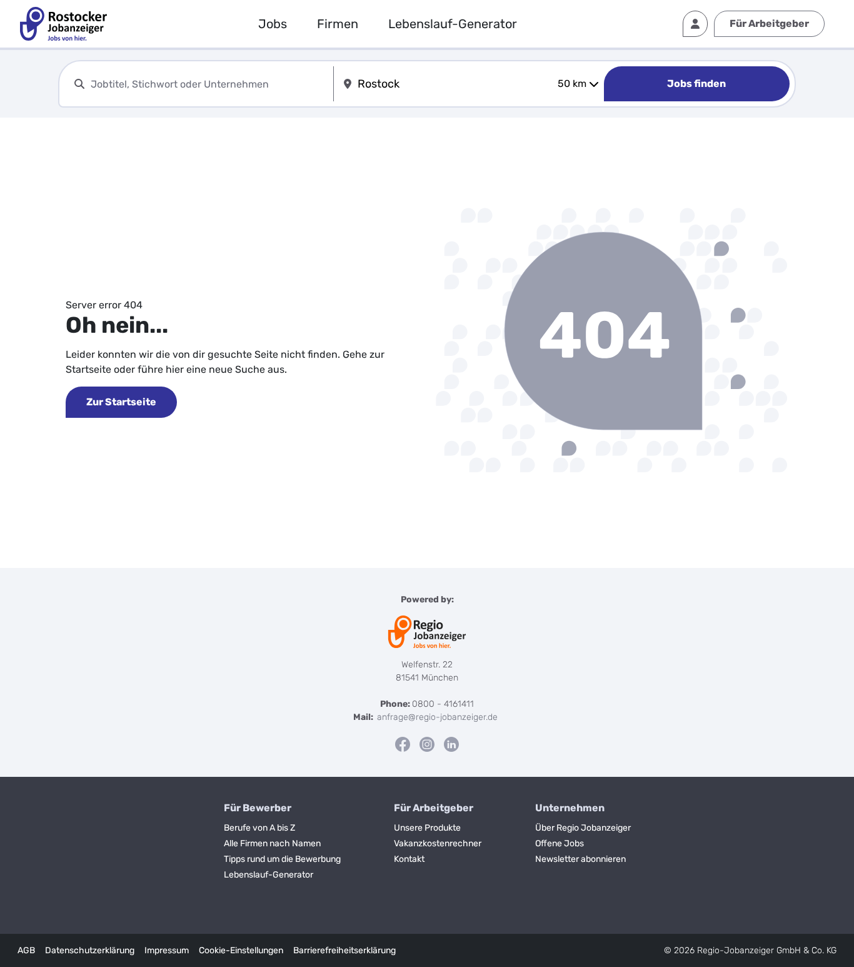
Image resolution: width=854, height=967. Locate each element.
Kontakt (409, 859)
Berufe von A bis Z (259, 828)
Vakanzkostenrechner (437, 843)
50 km (572, 83)
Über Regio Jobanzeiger (583, 828)
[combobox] (209, 84)
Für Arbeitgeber (769, 23)
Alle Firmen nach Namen (272, 843)
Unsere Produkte (427, 828)
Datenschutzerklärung (89, 950)
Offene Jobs (559, 843)
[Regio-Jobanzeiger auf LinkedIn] (451, 744)
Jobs (272, 23)
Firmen (337, 23)
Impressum (166, 950)
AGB (26, 950)
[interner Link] (63, 24)
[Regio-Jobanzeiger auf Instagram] (427, 744)
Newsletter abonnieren (580, 859)
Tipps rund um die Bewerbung (282, 859)
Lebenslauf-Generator (452, 23)
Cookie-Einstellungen (241, 950)
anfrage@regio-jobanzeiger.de (437, 717)
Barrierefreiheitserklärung (344, 950)
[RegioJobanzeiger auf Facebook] (402, 744)
